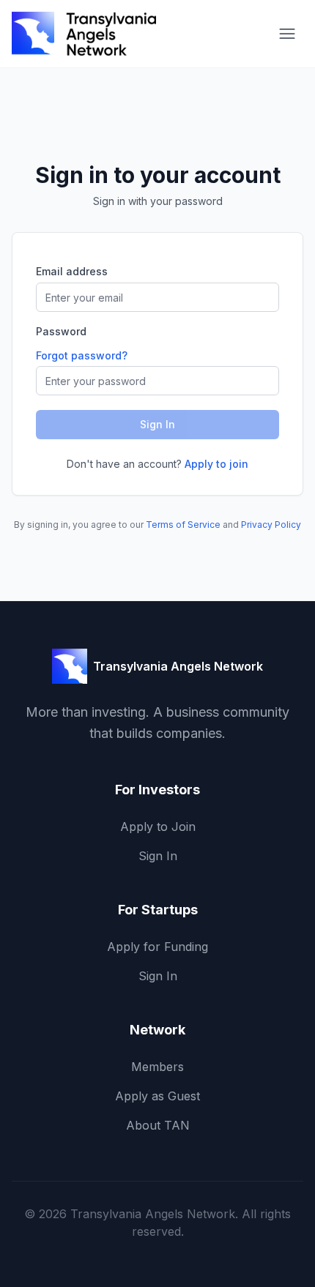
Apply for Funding (157, 946)
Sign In (157, 855)
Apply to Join (158, 826)
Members (157, 1066)
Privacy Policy (271, 524)
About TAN (158, 1125)
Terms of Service (183, 524)
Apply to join (216, 464)
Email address (72, 271)
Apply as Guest (157, 1096)
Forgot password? (81, 355)
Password (61, 332)
